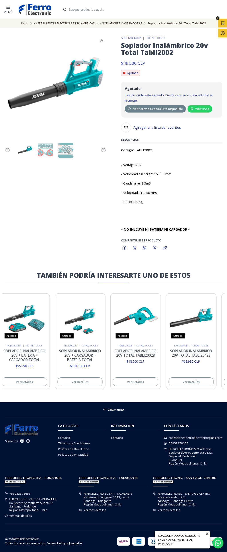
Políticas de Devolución (73, 449)
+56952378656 (20, 494)
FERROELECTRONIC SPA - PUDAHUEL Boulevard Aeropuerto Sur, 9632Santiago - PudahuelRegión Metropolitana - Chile (33, 504)
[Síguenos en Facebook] (28, 441)
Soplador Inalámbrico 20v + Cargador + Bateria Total (76, 355)
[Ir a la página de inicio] (35, 9)
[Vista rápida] (38, 317)
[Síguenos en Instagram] (22, 441)
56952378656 (178, 443)
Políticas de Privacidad (73, 455)
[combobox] (143, 9)
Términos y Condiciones (74, 443)
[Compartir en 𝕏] (134, 248)
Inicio (24, 23)
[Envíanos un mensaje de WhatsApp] (217, 542)
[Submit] (65, 9)
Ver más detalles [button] (20, 516)
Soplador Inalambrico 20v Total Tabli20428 (187, 353)
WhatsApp (202, 109)
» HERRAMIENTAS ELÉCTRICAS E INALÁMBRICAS (64, 23)
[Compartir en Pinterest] (154, 248)
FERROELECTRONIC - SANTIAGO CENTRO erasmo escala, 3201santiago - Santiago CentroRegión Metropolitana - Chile (184, 499)
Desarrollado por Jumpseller (64, 543)
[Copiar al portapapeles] (164, 248)
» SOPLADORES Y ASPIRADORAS (121, 23)
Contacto (64, 438)
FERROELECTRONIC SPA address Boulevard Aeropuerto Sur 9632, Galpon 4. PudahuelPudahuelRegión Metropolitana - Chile (191, 456)
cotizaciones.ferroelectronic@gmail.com (195, 438)
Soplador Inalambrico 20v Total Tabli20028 (132, 353)
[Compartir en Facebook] (124, 248)
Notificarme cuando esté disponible (158, 109)
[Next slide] (102, 150)
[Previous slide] (8, 150)
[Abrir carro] (222, 23)
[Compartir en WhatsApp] (144, 248)
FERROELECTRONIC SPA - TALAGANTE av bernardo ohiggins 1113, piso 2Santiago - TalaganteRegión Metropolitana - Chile (108, 499)
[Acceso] (222, 33)
